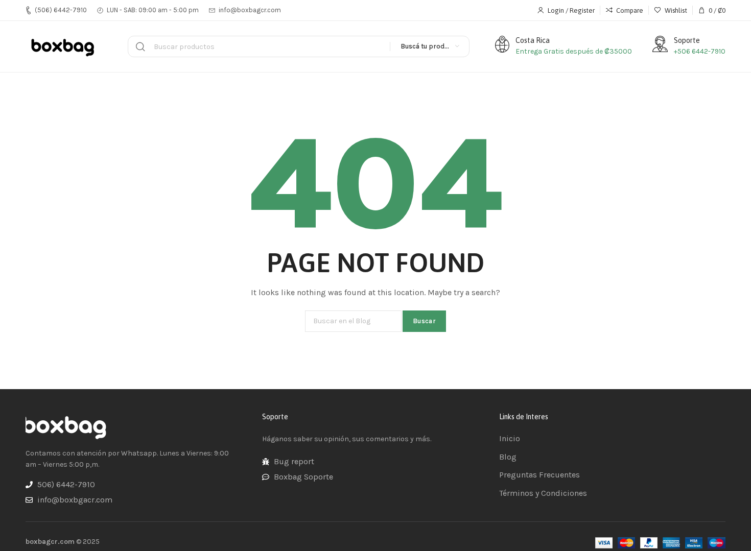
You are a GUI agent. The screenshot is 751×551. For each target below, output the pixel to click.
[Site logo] (64, 46)
